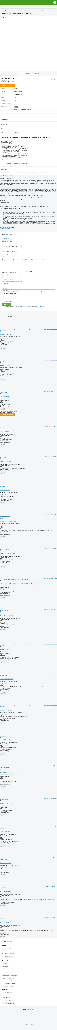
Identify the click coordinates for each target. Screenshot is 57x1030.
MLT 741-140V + (18, 91)
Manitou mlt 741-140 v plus (7, 553)
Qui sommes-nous (6, 948)
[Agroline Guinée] (9, 2)
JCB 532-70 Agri (4, 922)
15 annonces (10, 241)
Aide (3, 950)
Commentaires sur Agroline (8, 983)
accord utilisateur (40, 306)
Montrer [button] (14, 251)
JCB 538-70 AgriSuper (6, 891)
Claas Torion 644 (4, 431)
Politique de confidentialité (8, 978)
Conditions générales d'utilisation (10, 975)
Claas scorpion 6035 (5, 863)
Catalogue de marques (7, 986)
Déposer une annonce (7, 414)
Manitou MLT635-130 (6, 334)
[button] (55, 2)
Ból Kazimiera (5, 238)
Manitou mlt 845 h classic (7, 803)
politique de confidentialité (26, 306)
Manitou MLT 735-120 (6, 710)
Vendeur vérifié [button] (8, 240)
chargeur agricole (18, 94)
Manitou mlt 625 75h (5, 461)
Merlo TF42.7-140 (5, 740)
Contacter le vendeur (7, 85)
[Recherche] (54, 7)
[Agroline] (6, 11)
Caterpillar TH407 (5, 396)
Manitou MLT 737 (5, 832)
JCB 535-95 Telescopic (6, 615)
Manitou (16, 88)
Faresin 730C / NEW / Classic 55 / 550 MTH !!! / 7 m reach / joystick (19, 583)
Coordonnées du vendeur (8, 953)
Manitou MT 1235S (5, 490)
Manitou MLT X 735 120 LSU (8, 521)
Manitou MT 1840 (5, 649)
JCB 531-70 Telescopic (6, 772)
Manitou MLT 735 (5, 365)
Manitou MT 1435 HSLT (6, 679)
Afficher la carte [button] (28, 271)
